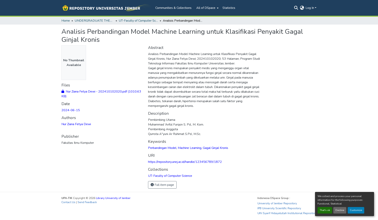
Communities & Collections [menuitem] (173, 8)
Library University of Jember (113, 198)
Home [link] (65, 20)
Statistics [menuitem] (228, 8)
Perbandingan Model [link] (162, 148)
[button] (106, 8)
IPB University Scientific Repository (279, 208)
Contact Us (68, 202)
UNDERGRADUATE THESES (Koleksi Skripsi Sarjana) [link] (94, 20)
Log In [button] (310, 8)
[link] (102, 94)
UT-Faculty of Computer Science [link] (138, 20)
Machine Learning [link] (189, 148)
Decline (339, 210)
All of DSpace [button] (205, 8)
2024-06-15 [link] (70, 110)
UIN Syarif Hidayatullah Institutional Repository (287, 213)
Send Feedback (87, 202)
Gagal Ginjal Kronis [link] (215, 148)
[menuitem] (207, 8)
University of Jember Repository (277, 203)
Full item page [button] (164, 185)
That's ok (325, 210)
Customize (356, 210)
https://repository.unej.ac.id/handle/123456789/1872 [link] (185, 162)
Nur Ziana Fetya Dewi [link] (76, 124)
